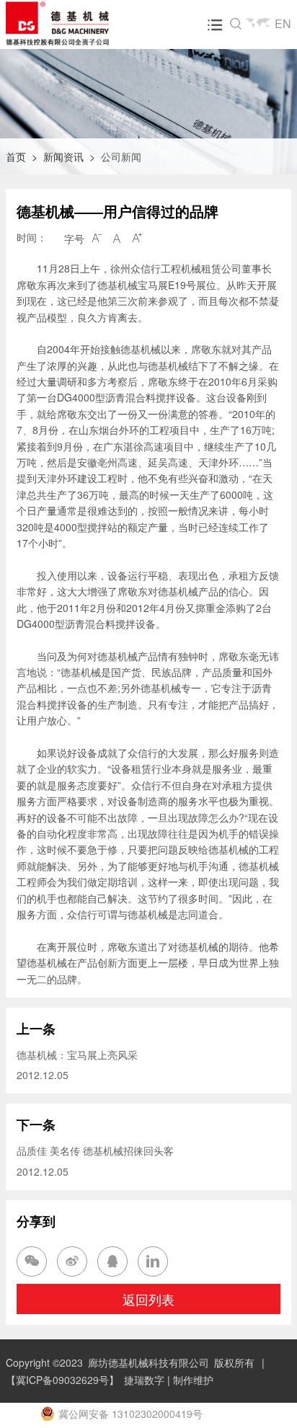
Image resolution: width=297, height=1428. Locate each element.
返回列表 (148, 1299)
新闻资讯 (63, 156)
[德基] (73, 23)
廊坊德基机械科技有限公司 (148, 1362)
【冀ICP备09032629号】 (62, 1379)
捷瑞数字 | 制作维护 (168, 1379)
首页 (16, 156)
